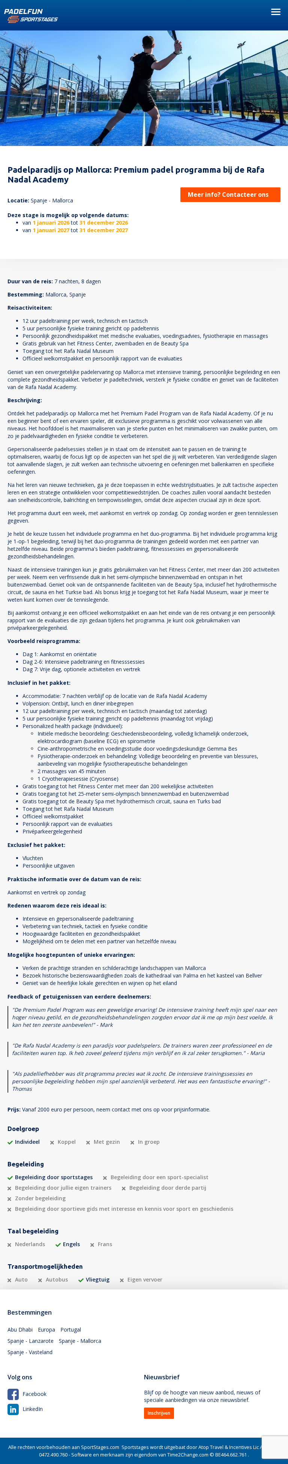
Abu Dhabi (20, 1329)
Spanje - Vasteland (30, 1352)
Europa (46, 1329)
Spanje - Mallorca (80, 1340)
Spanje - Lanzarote (31, 1340)
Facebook (34, 1393)
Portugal (70, 1329)
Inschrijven (159, 1413)
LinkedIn (32, 1408)
